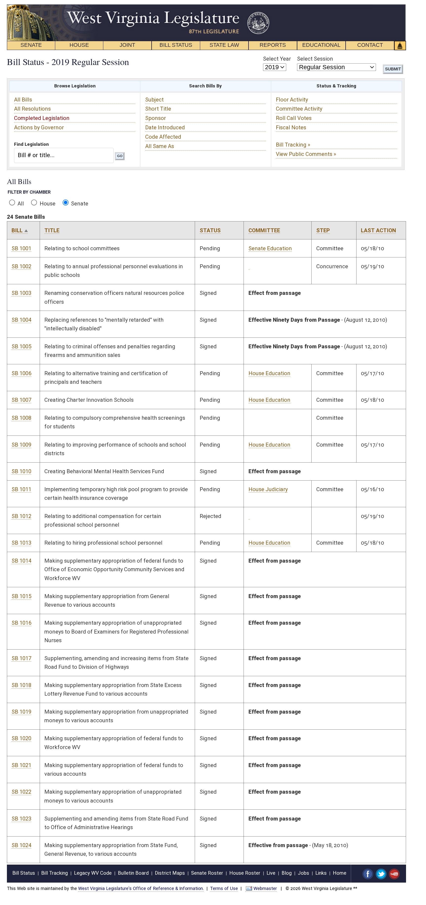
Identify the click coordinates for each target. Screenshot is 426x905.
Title (51, 230)
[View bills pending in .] (249, 266)
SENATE (31, 45)
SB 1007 (21, 400)
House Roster (244, 873)
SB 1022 (21, 792)
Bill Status (23, 873)
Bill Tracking (54, 873)
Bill (17, 230)
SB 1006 (22, 373)
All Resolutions (32, 109)
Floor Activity (292, 100)
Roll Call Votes (294, 118)
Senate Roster (207, 873)
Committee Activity (299, 109)
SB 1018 (21, 685)
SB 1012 (21, 516)
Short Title (158, 109)
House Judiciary (268, 489)
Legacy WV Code (93, 873)
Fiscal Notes (291, 127)
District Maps (170, 873)
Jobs (303, 873)
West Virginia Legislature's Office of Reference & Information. (141, 888)
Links (321, 873)
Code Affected (163, 137)
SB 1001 (21, 248)
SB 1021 (21, 765)
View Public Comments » (306, 154)
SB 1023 (21, 819)
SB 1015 (21, 596)
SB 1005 (21, 346)
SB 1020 (21, 738)
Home (339, 873)
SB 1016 (22, 623)
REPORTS (273, 45)
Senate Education (270, 248)
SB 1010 (21, 471)
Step (323, 230)
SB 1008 (21, 418)
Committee (264, 230)
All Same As (159, 146)
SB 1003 (21, 293)
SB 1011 (21, 489)
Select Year (277, 59)
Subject (154, 100)
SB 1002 (21, 266)
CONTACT (370, 45)
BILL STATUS (176, 45)
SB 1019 (21, 712)
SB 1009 (21, 445)
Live (270, 873)
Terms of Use (224, 888)
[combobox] (64, 155)
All (20, 204)
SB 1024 (21, 845)
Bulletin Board (133, 873)
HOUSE (79, 45)
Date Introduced (165, 127)
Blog (287, 873)
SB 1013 (21, 543)
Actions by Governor (39, 127)
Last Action (378, 230)
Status (210, 230)
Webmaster (265, 888)
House (46, 204)
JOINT (127, 45)
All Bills (23, 100)
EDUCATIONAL (321, 45)
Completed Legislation (42, 118)
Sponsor (155, 118)
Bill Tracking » (293, 145)
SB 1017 (21, 658)
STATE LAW (224, 45)
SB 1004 (21, 320)
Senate (79, 204)
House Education (269, 373)
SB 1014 (21, 561)
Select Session (315, 59)
